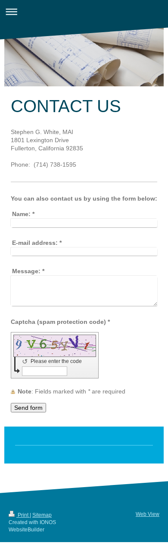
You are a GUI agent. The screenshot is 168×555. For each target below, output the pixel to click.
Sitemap (42, 515)
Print (23, 515)
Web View (147, 514)
